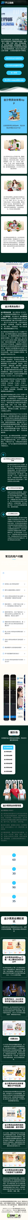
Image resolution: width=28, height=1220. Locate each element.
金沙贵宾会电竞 (8, 759)
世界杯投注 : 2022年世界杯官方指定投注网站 (14, 1000)
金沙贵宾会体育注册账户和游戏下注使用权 (14, 1171)
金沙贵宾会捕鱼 (8, 771)
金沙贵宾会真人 (8, 751)
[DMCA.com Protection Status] (14, 1215)
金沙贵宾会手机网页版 (14, 58)
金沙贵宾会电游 (8, 767)
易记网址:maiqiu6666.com (14, 80)
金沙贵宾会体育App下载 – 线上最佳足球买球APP (14, 959)
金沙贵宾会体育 (8, 747)
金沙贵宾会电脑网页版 (14, 65)
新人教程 (14, 73)
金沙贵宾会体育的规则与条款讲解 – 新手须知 (14, 1126)
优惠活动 (14, 1039)
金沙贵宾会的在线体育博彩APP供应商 (14, 1085)
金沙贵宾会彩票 (8, 763)
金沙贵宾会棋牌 (8, 755)
